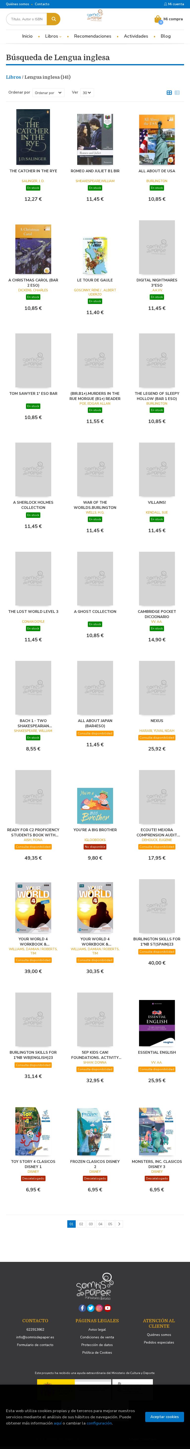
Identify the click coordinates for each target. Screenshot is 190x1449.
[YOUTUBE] (107, 1308)
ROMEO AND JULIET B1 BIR (95, 171)
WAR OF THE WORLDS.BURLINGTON (95, 505)
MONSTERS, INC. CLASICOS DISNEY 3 (157, 1164)
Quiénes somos (17, 4)
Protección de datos (97, 1345)
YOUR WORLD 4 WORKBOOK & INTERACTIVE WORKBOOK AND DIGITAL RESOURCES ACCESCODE (95, 942)
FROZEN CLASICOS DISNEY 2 (95, 1164)
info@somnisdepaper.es (35, 1337)
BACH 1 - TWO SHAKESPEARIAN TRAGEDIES (33, 723)
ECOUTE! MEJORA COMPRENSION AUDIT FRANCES (157, 832)
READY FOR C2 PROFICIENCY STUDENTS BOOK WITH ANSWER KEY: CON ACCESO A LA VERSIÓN (33, 832)
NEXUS (157, 720)
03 (91, 1224)
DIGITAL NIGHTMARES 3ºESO (157, 283)
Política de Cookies (97, 1352)
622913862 (35, 1329)
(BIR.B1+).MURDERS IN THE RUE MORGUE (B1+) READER (95, 396)
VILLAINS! (157, 502)
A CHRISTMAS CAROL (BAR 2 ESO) (33, 283)
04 (100, 1224)
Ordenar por (19, 92)
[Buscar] (53, 19)
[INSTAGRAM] (99, 1308)
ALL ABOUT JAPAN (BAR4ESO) (95, 723)
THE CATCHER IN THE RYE (33, 171)
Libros (52, 36)
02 (81, 1224)
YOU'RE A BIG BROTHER (95, 829)
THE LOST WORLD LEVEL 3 (33, 611)
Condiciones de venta (97, 1337)
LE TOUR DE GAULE (95, 280)
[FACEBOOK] (82, 1308)
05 (110, 1224)
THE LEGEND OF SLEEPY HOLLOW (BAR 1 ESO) (157, 396)
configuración (99, 1423)
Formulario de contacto (35, 1345)
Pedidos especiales (159, 1342)
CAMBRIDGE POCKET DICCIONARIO (157, 614)
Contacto (42, 4)
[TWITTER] (91, 1308)
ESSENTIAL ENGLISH (157, 1052)
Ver (75, 92)
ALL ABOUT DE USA (157, 171)
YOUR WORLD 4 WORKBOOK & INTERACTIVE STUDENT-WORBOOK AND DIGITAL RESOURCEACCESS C (33, 942)
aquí (58, 1423)
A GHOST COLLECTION (95, 611)
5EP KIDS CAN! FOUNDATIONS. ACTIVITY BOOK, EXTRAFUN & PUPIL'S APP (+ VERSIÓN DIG (95, 1055)
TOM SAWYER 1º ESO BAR (33, 393)
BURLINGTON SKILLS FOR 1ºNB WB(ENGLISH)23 (33, 1055)
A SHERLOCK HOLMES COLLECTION (33, 505)
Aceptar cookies (164, 1416)
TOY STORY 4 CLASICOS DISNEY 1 (33, 1164)
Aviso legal (97, 1329)
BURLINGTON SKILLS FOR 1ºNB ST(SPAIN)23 (156, 942)
